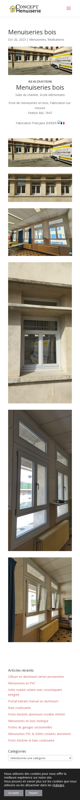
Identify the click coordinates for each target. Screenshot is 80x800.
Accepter (13, 793)
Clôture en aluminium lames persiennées (36, 677)
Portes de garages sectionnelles (30, 727)
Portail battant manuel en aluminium (33, 701)
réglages (58, 785)
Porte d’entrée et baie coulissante (31, 740)
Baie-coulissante (19, 708)
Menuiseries (37, 40)
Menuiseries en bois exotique (28, 721)
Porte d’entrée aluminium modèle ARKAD (36, 714)
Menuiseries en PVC (21, 683)
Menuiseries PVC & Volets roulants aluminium (39, 734)
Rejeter (33, 793)
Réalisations (56, 40)
